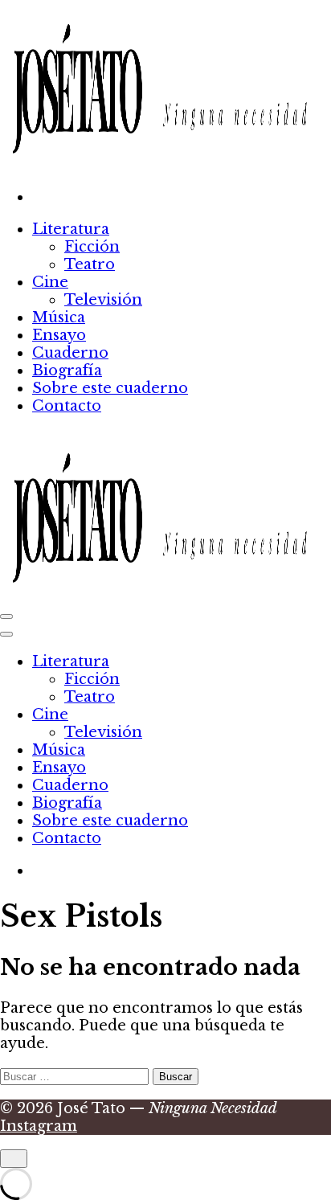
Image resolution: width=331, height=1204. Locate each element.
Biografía (67, 370)
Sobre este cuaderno (110, 388)
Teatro (89, 264)
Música (58, 317)
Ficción (92, 247)
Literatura (70, 229)
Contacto (66, 406)
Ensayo (59, 335)
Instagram (38, 1126)
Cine (50, 282)
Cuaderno (70, 353)
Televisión (103, 300)
